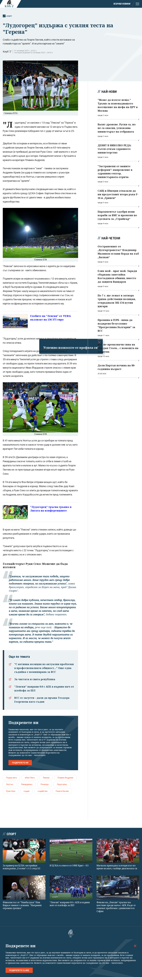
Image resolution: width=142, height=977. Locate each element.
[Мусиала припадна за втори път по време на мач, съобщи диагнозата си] (118, 851)
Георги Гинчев (62, 791)
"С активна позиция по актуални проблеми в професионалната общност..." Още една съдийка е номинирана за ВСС (44, 668)
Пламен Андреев (65, 778)
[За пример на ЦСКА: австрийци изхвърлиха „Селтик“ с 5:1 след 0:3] (24, 851)
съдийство (43, 791)
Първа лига (11, 778)
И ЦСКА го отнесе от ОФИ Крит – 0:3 (69, 865)
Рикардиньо (26, 784)
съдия (26, 791)
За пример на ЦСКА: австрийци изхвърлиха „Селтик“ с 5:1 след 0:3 (21, 867)
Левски (46, 778)
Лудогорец (62, 784)
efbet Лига (30, 778)
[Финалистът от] (24, 887)
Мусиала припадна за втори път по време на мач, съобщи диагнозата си (117, 867)
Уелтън (9, 784)
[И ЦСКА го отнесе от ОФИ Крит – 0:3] (71, 851)
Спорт (9, 16)
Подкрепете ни (20, 763)
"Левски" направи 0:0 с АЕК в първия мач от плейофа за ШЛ (70, 904)
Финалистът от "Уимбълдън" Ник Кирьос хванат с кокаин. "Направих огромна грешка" (22, 905)
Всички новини (122, 3)
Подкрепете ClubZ (19, 970)
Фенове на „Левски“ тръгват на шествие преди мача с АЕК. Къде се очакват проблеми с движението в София (116, 907)
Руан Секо (10, 791)
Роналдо (45, 784)
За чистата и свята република (34, 679)
